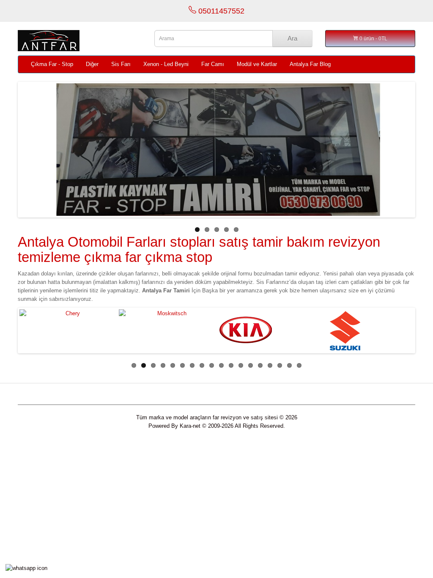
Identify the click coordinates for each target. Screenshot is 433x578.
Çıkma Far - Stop (52, 64)
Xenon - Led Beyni (166, 64)
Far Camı (212, 64)
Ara (292, 38)
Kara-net (190, 426)
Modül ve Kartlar (257, 64)
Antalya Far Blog (310, 64)
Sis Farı (121, 64)
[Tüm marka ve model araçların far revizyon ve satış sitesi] (80, 40)
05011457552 (220, 11)
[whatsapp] (26, 567)
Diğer (92, 64)
